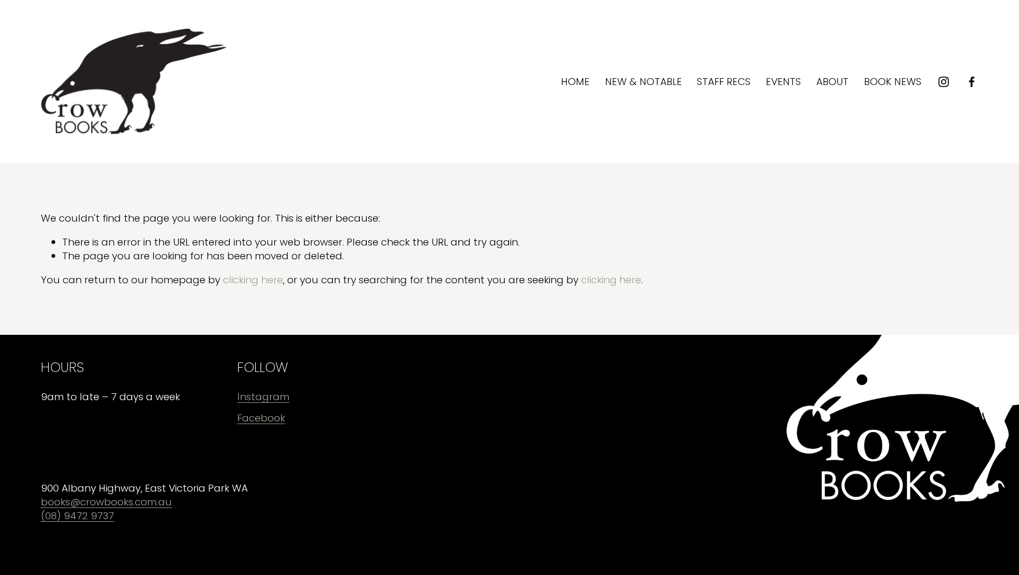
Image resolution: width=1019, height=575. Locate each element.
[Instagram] (943, 81)
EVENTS (783, 81)
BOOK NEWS (892, 81)
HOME (575, 81)
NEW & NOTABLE (643, 81)
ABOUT (832, 81)
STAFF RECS (723, 81)
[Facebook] (971, 81)
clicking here (253, 280)
